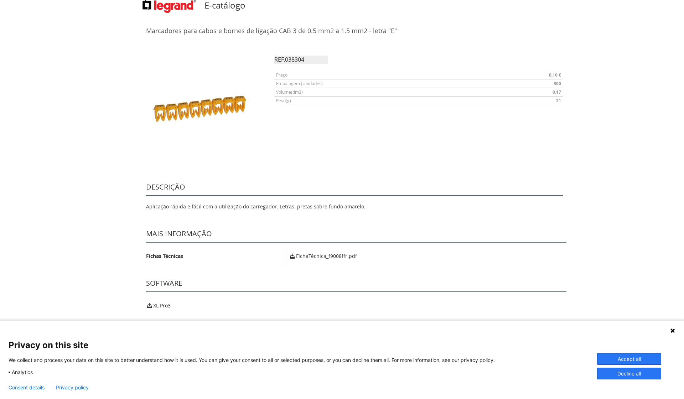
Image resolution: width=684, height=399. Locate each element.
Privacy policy (72, 387)
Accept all (629, 359)
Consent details (27, 387)
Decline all (629, 373)
